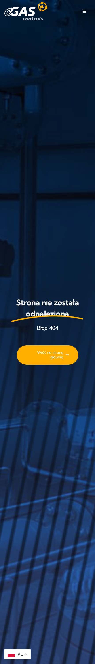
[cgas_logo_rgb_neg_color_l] (26, 3)
